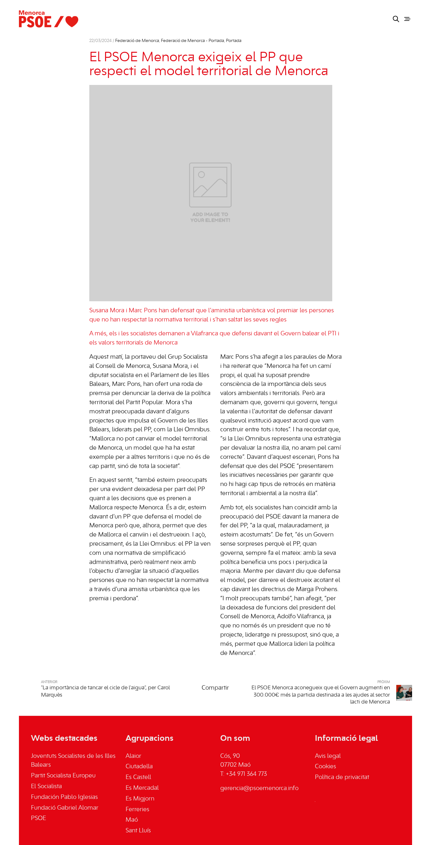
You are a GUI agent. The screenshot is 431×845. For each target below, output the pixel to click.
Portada (233, 41)
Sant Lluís (138, 831)
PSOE (38, 818)
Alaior (133, 756)
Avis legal (328, 756)
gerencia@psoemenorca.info (259, 788)
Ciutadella (139, 767)
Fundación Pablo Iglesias (64, 797)
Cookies (325, 767)
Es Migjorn (140, 799)
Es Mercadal (142, 788)
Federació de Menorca (137, 41)
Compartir (215, 688)
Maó (132, 820)
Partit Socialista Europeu (63, 776)
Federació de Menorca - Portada (192, 41)
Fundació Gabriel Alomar (64, 808)
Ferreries (137, 809)
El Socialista (46, 786)
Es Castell (138, 777)
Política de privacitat (342, 777)
